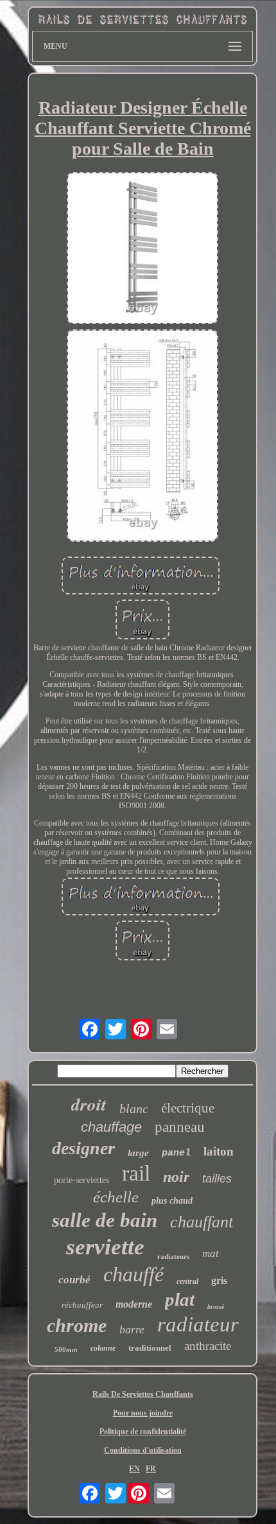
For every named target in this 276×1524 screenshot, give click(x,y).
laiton (218, 1151)
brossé (215, 1306)
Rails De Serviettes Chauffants (142, 1394)
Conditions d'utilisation (143, 1450)
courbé (74, 1280)
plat (179, 1299)
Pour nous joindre (143, 1412)
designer (83, 1148)
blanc (133, 1109)
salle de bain (104, 1220)
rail (136, 1173)
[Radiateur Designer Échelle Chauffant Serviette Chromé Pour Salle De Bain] (142, 249)
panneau (180, 1127)
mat (210, 1253)
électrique (187, 1108)
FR (151, 1468)
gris (219, 1280)
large (138, 1153)
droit (89, 1104)
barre (131, 1329)
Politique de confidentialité (142, 1431)
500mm (66, 1349)
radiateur (198, 1324)
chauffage (111, 1127)
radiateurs (173, 1256)
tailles (217, 1178)
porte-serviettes (81, 1180)
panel (176, 1153)
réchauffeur (82, 1305)
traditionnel (149, 1348)
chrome (77, 1325)
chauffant (201, 1222)
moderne (134, 1304)
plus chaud (172, 1201)
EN (134, 1468)
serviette (105, 1247)
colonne (103, 1348)
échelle (116, 1197)
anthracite (207, 1346)
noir (176, 1176)
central (187, 1281)
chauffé (133, 1274)
